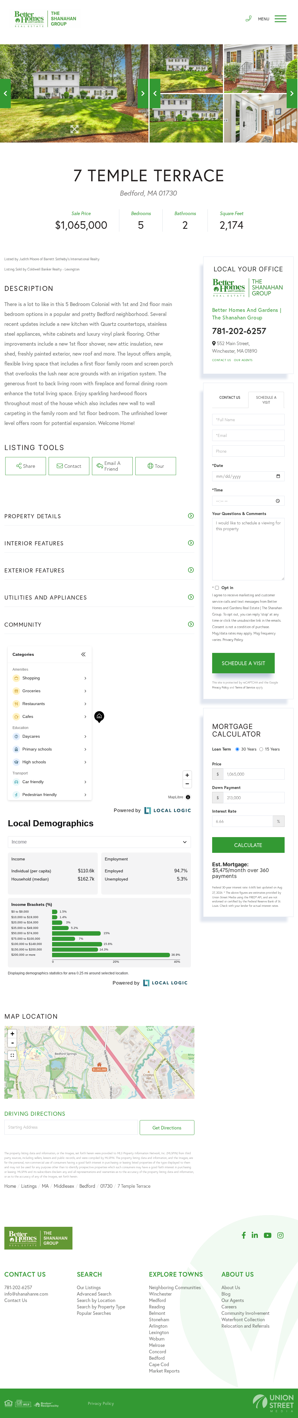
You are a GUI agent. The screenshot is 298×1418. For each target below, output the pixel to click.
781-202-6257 (239, 330)
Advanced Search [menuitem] (94, 1294)
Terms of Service (245, 687)
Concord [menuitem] (157, 1351)
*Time (217, 490)
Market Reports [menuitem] (164, 1371)
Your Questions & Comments (239, 513)
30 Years (248, 749)
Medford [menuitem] (157, 1300)
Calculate (248, 844)
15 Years (272, 749)
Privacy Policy (233, 639)
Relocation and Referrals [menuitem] (245, 1326)
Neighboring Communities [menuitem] (175, 1287)
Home (10, 1186)
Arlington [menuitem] (158, 1326)
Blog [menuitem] (225, 1294)
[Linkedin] (258, 1235)
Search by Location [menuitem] (96, 1300)
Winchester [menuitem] (160, 1294)
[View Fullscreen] (12, 1055)
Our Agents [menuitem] (232, 1300)
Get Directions (166, 1127)
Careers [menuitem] (229, 1306)
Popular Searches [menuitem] (94, 1313)
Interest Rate (224, 811)
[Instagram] (283, 1235)
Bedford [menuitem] (157, 1358)
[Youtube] (270, 1235)
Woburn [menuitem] (156, 1339)
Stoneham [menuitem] (159, 1319)
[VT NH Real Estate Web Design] (273, 1403)
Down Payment (226, 787)
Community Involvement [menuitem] (245, 1313)
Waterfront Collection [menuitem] (243, 1319)
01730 (106, 1186)
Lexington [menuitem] (159, 1332)
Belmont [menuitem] (157, 1313)
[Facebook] (247, 1235)
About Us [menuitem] (230, 1287)
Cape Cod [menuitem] (159, 1364)
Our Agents (243, 360)
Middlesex (64, 1186)
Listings (29, 1186)
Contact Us (221, 360)
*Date (217, 465)
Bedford (87, 1186)
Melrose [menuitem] (157, 1345)
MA (45, 1186)
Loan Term (221, 749)
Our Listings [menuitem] (89, 1287)
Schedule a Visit (266, 400)
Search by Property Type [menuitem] (101, 1306)
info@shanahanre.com (26, 1294)
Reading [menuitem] (157, 1306)
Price (216, 764)
